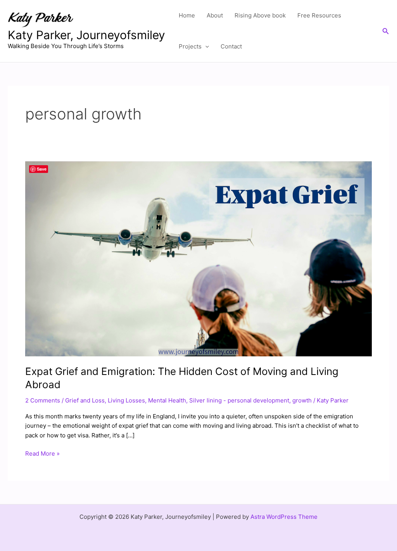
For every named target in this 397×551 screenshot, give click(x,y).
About (215, 15)
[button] (205, 46)
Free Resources (319, 15)
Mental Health (167, 400)
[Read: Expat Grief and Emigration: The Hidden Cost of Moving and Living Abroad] (198, 258)
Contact (231, 46)
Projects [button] (190, 46)
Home (187, 15)
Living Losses (126, 400)
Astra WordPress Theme (284, 516)
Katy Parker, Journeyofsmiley (86, 35)
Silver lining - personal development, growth (250, 400)
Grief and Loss (85, 400)
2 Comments (42, 400)
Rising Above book (260, 15)
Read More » (42, 453)
